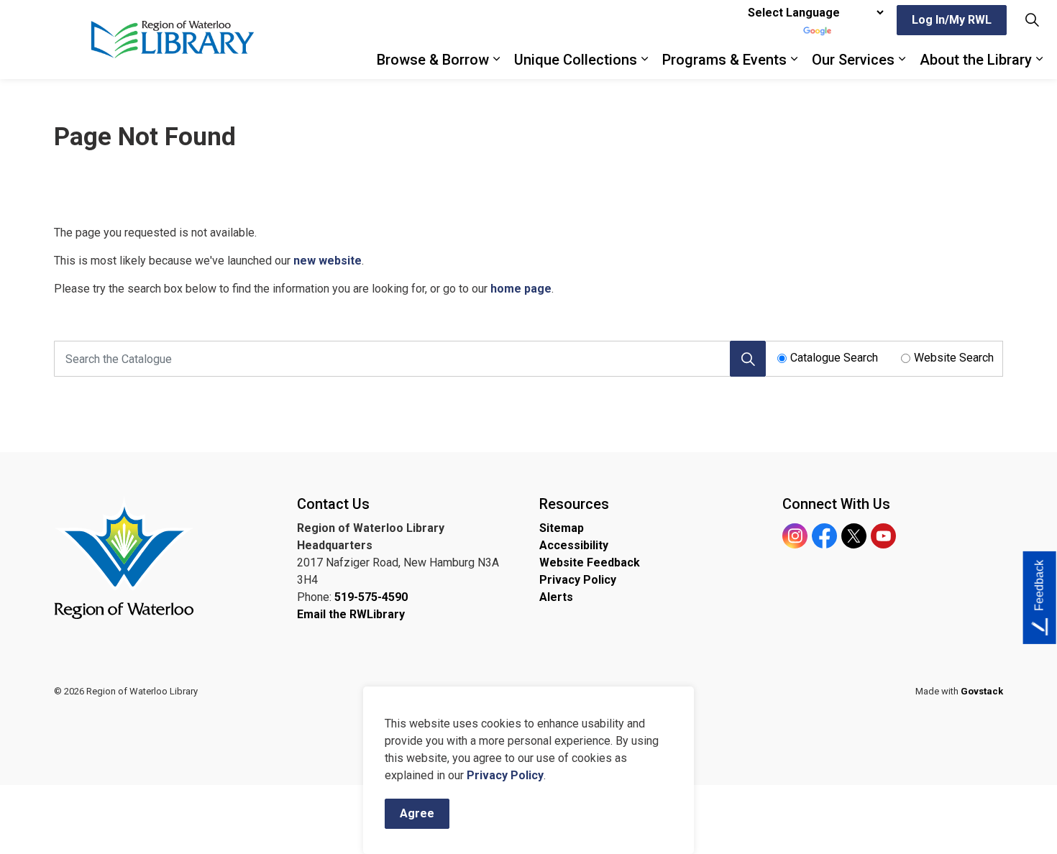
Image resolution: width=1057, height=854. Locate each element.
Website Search (954, 357)
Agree (417, 813)
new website (327, 260)
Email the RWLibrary (351, 614)
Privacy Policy (505, 775)
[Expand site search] (1031, 20)
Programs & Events (724, 59)
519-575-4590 (371, 597)
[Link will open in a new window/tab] (124, 557)
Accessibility (573, 545)
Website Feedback (589, 562)
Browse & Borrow (433, 59)
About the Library (976, 59)
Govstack (982, 691)
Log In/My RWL (952, 20)
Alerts (556, 597)
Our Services (853, 59)
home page (521, 288)
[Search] (748, 359)
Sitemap (561, 528)
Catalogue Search (834, 357)
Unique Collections (575, 59)
